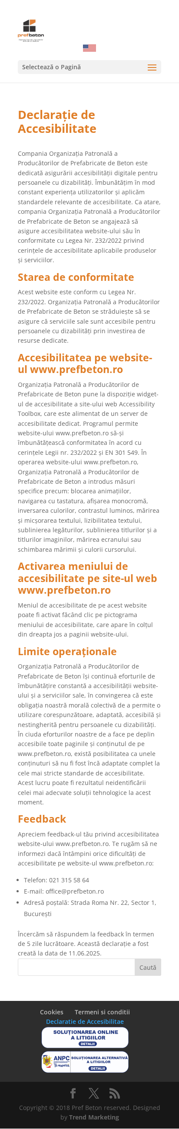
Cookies (51, 1012)
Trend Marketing (94, 1117)
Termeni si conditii (102, 1012)
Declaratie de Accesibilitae (85, 1021)
